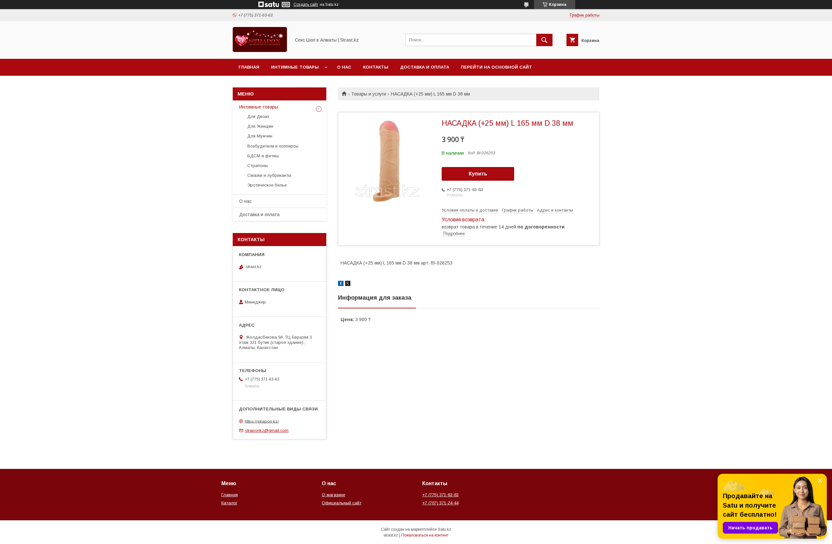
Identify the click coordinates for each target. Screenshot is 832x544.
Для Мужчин (259, 136)
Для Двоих (258, 116)
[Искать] (544, 40)
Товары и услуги (368, 94)
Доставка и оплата (424, 67)
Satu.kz (444, 529)
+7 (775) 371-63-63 (440, 494)
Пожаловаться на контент (424, 535)
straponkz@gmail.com (267, 430)
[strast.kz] (260, 50)
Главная (249, 67)
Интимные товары (295, 67)
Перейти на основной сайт (496, 67)
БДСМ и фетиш (263, 155)
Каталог (229, 502)
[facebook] (341, 284)
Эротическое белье (267, 185)
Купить (478, 173)
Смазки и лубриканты (269, 175)
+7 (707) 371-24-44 (440, 502)
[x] (347, 284)
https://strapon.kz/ (262, 421)
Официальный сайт (341, 502)
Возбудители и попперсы (272, 146)
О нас (344, 67)
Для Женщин (260, 126)
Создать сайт (305, 4)
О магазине (333, 494)
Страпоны (257, 165)
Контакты (375, 67)
